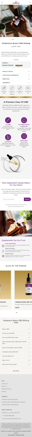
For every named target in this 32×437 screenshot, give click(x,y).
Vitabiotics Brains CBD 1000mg (10, 404)
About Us (4, 386)
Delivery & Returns (7, 388)
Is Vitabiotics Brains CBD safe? (10, 351)
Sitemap (4, 391)
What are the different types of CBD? (12, 347)
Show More (16, 370)
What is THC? (5, 360)
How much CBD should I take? (10, 337)
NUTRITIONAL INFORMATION (11, 75)
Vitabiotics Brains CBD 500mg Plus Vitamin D (14, 402)
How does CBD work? (8, 356)
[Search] (30, 2)
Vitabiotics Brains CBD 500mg (10, 399)
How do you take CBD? (8, 333)
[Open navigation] (2, 2)
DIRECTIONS (6, 79)
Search (27, 199)
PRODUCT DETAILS (8, 71)
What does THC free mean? (9, 364)
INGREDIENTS (6, 82)
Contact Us (5, 383)
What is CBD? (5, 329)
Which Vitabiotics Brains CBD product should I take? (14, 342)
